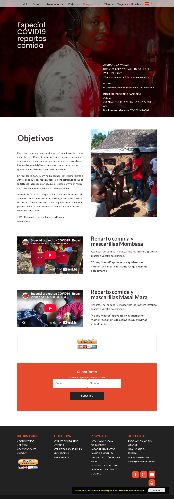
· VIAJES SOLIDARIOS (66, 441)
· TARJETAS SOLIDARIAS (68, 449)
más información (136, 490)
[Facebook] (135, 474)
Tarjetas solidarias (129, 4)
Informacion (52, 4)
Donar (37, 4)
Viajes (72, 4)
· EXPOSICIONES (26, 449)
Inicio (25, 4)
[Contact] (152, 474)
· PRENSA (22, 445)
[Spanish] (148, 4)
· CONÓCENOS (25, 441)
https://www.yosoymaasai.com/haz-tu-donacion (128, 87)
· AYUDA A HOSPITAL (103, 453)
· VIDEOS (22, 453)
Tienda (108, 4)
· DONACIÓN (61, 453)
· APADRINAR (61, 457)
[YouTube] (152, 482)
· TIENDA (59, 445)
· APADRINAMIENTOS (103, 449)
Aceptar (157, 490)
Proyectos (90, 4)
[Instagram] (143, 474)
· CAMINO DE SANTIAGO (105, 465)
